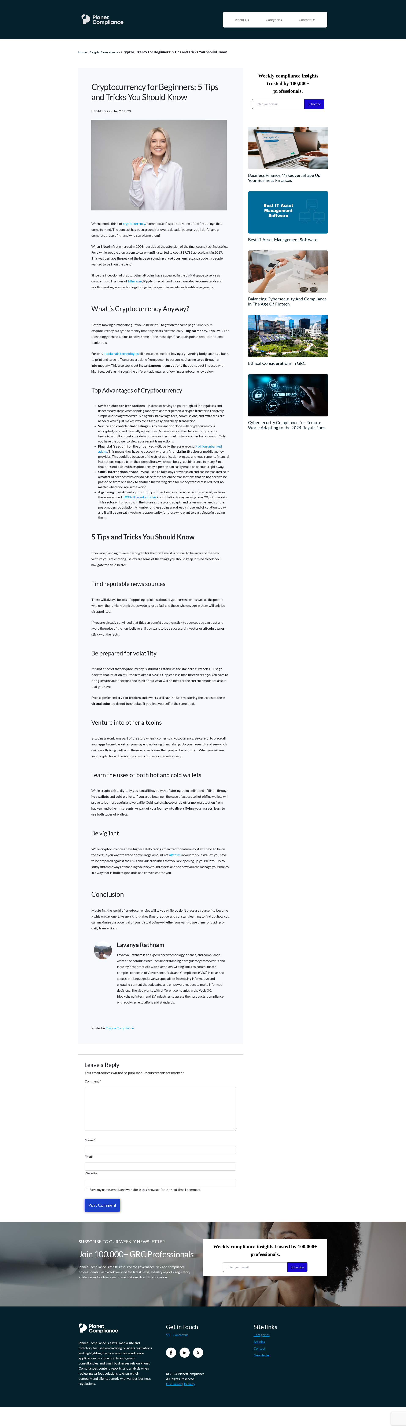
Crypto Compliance (104, 52)
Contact (259, 1348)
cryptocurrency (134, 223)
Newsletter (262, 1355)
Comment (93, 1081)
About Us (242, 20)
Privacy (189, 1384)
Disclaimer (174, 1384)
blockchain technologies (121, 353)
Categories (274, 20)
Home (82, 52)
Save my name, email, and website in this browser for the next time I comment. (145, 1189)
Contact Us (307, 20)
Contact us (180, 1335)
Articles (259, 1342)
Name (90, 1140)
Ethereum (135, 281)
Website (91, 1173)
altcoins (175, 855)
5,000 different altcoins (139, 497)
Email (90, 1156)
